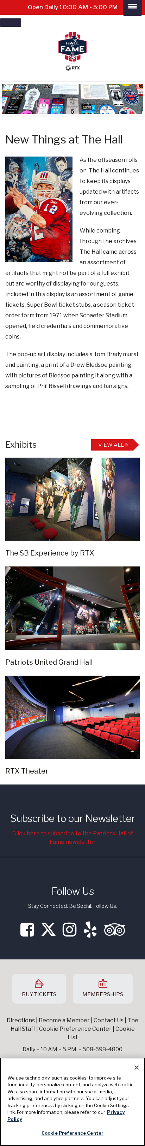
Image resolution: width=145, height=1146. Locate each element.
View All (111, 445)
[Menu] (10, 22)
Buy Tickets (39, 994)
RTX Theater (26, 771)
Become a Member (64, 1020)
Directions (21, 1020)
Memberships (102, 994)
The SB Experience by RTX (49, 553)
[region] (72, 1102)
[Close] (136, 1067)
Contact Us (109, 1020)
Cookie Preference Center (72, 1133)
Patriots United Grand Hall (49, 662)
